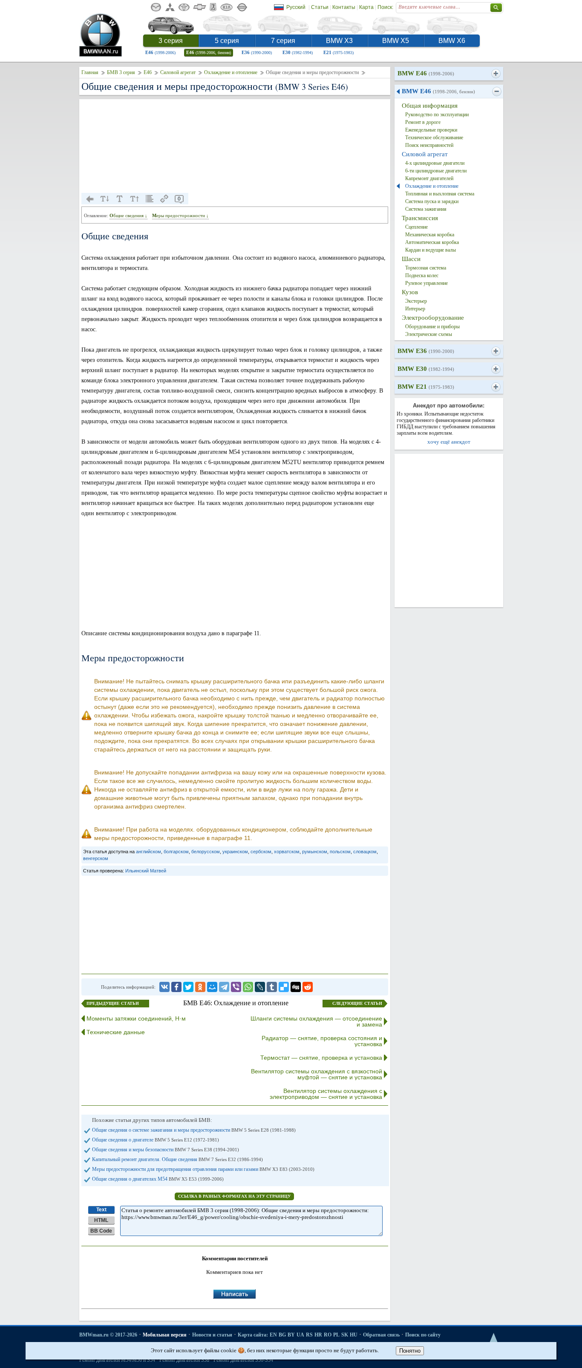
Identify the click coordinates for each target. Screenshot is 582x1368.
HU (353, 1335)
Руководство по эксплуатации (437, 115)
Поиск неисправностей (429, 145)
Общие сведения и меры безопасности (165, 1150)
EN (273, 1335)
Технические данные (115, 1032)
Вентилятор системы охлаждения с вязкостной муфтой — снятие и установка (316, 1074)
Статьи (319, 7)
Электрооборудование (433, 317)
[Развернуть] (495, 74)
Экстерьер (416, 301)
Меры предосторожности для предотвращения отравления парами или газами (203, 1169)
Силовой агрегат (178, 72)
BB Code (101, 1231)
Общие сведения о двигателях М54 (158, 1179)
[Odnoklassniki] (200, 987)
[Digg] (296, 987)
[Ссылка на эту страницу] (164, 199)
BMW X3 (339, 40)
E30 (297, 52)
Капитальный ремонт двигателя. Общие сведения (177, 1159)
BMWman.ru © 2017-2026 (108, 1335)
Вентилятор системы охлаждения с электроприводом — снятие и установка (326, 1094)
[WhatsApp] (248, 987)
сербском (261, 851)
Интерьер (415, 309)
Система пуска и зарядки (431, 201)
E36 (257, 52)
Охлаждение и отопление (230, 72)
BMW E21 (426, 386)
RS (309, 1335)
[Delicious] (284, 987)
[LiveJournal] (260, 987)
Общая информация (430, 105)
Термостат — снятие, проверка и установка (321, 1058)
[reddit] (308, 987)
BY (291, 1335)
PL (336, 1335)
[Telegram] (224, 987)
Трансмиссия (420, 218)
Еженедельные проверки (431, 130)
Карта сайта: (253, 1335)
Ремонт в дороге (423, 122)
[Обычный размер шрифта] (119, 199)
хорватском (287, 851)
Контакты (343, 7)
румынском (314, 851)
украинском (235, 851)
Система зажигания (426, 209)
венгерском (95, 858)
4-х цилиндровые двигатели (434, 163)
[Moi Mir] (212, 987)
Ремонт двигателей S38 (184, 1360)
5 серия (227, 40)
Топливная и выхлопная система (439, 194)
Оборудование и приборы (432, 327)
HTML (101, 1220)
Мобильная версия (165, 1335)
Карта (366, 7)
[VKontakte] (164, 987)
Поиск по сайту (423, 1335)
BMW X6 (451, 40)
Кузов (410, 292)
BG (282, 1335)
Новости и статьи (212, 1335)
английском (148, 851)
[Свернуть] (496, 92)
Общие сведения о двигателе (155, 1140)
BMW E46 (426, 73)
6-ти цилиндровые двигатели (436, 171)
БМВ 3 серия (121, 72)
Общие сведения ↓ (128, 215)
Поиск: (385, 7)
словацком (365, 851)
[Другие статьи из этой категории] (149, 199)
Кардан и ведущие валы (430, 250)
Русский (295, 7)
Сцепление (416, 227)
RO (327, 1335)
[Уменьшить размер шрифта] (104, 199)
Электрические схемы (428, 334)
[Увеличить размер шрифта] (134, 199)
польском (340, 851)
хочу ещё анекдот (448, 442)
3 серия (170, 40)
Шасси (411, 258)
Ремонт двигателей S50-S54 (243, 1360)
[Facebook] (176, 987)
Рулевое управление (426, 283)
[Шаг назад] (90, 199)
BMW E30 (426, 368)
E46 (160, 52)
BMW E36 (426, 350)
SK (344, 1335)
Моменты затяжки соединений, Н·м (136, 1018)
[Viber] (236, 987)
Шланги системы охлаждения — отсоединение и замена (316, 1021)
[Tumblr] (272, 987)
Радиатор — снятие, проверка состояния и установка (322, 1041)
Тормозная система (425, 268)
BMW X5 (395, 40)
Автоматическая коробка (432, 242)
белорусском (205, 851)
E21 (338, 52)
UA (300, 1335)
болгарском (176, 851)
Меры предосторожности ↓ (180, 215)
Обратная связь (381, 1335)
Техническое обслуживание (434, 138)
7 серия (283, 40)
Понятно (410, 1351)
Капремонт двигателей (429, 178)
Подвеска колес (421, 275)
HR (318, 1335)
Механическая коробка (429, 235)
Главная (89, 72)
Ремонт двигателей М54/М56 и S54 (117, 1360)
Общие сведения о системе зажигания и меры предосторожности (194, 1130)
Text (101, 1210)
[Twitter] (188, 987)
